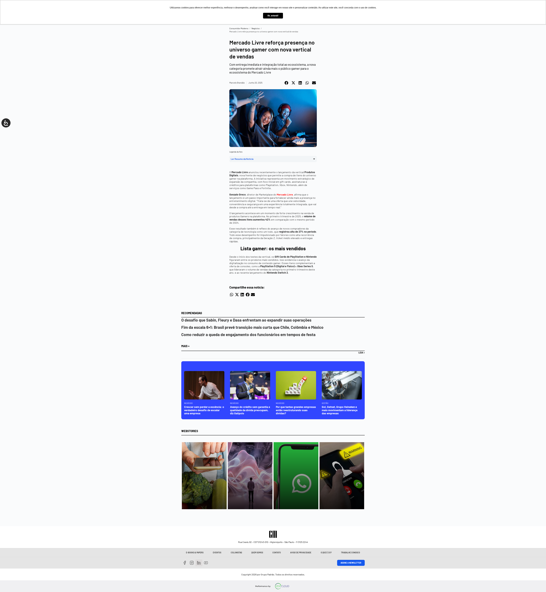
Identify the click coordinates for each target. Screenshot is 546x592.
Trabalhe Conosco (350, 552)
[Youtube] (205, 562)
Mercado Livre (285, 194)
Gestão (325, 403)
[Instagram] (191, 562)
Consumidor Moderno (238, 28)
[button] (286, 83)
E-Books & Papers (194, 552)
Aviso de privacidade (300, 552)
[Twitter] (198, 562)
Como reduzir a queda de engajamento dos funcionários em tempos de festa (248, 334)
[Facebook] (184, 562)
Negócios (256, 28)
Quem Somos (257, 552)
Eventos (217, 552)
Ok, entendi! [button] (273, 15)
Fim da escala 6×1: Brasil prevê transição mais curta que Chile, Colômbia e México (252, 327)
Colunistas (236, 552)
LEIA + (361, 352)
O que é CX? (326, 552)
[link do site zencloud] (282, 586)
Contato (276, 552)
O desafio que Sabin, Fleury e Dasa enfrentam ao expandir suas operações (246, 320)
